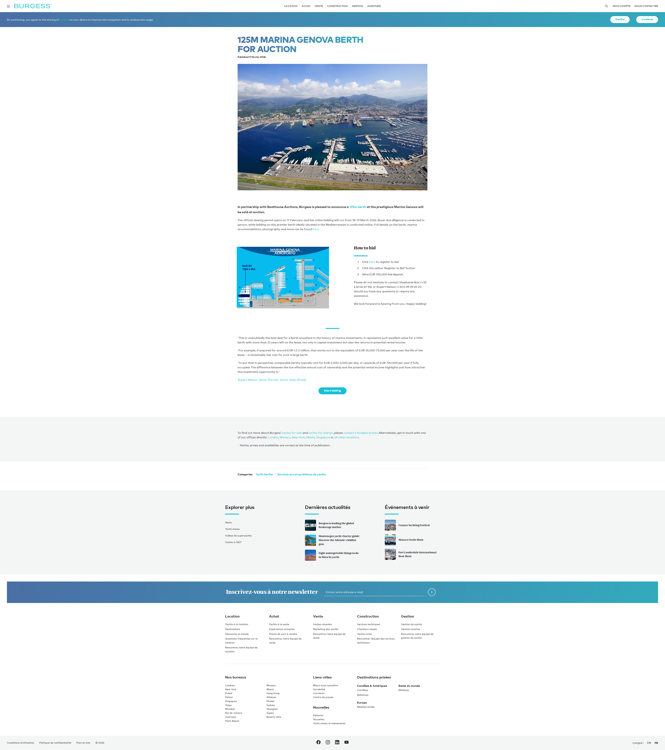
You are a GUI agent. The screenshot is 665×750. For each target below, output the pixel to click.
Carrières (318, 693)
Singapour (231, 701)
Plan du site (83, 742)
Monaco (285, 437)
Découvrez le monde (237, 633)
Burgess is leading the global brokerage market (336, 525)
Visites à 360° (233, 542)
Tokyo (228, 705)
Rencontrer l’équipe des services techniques (376, 640)
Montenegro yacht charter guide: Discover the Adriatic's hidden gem (339, 540)
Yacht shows (232, 528)
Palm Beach (232, 720)
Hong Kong (273, 693)
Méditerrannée (366, 706)
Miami (310, 437)
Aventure (374, 6)
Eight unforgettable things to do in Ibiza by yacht (338, 555)
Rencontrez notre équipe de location (241, 649)
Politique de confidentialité (55, 742)
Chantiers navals (367, 629)
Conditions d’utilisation (20, 742)
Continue (647, 19)
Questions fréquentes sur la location (241, 640)
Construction (337, 6)
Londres (230, 685)
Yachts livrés (364, 633)
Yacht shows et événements (329, 723)
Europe (362, 702)
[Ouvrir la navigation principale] (8, 6)
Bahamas (362, 694)
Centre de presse (323, 697)
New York (298, 437)
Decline (619, 19)
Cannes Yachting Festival (414, 525)
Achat (306, 6)
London (273, 437)
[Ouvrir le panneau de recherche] (606, 6)
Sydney (271, 705)
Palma (229, 697)
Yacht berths (264, 474)
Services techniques (368, 624)
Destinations (232, 629)
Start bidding (332, 390)
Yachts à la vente (279, 624)
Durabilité (319, 689)
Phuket (270, 701)
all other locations (346, 437)
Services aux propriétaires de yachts (301, 474)
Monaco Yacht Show (410, 539)
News (228, 522)
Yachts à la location (236, 624)
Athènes (271, 697)
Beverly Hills (274, 716)
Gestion (357, 6)
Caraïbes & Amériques (372, 685)
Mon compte (621, 6)
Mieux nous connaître (325, 685)
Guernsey (230, 716)
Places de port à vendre (283, 633)
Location (291, 6)
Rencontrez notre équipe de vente (285, 640)
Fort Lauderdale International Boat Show (417, 554)
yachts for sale (292, 432)
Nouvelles (318, 719)
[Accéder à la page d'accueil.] (32, 6)
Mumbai (230, 708)
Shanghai (272, 708)
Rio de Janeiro (233, 712)
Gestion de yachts (411, 624)
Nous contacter (646, 6)
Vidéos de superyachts (238, 535)
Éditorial (318, 715)
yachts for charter (320, 432)
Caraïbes (362, 690)
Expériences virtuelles (282, 629)
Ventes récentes (322, 624)
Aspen (270, 712)
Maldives (403, 690)
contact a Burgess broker (361, 432)
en (649, 742)
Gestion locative (410, 629)
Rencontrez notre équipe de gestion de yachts (417, 635)
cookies (64, 19)
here (316, 229)
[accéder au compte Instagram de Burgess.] (328, 742)
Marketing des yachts (325, 629)
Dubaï (228, 693)
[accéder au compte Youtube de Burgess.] (346, 742)
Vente (319, 6)
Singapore (323, 437)
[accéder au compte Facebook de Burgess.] (318, 742)
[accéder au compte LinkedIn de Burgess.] (337, 742)
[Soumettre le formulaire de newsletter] (432, 592)
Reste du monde (409, 685)
